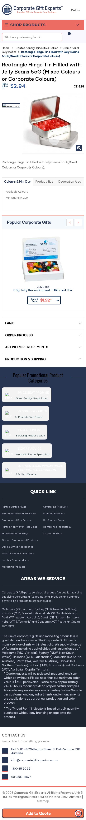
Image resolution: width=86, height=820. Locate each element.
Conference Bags (53, 520)
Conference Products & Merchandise (57, 527)
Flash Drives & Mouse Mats (18, 553)
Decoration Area (69, 181)
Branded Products (54, 513)
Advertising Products (55, 506)
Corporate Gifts (52, 533)
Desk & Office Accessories (17, 546)
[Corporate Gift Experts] (32, 9)
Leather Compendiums (15, 560)
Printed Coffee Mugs (14, 506)
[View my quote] (68, 35)
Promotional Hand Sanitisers (19, 513)
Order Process (19, 335)
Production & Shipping (25, 359)
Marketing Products (13, 566)
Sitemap (43, 801)
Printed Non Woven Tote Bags (19, 526)
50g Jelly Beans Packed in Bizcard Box (43, 290)
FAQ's (9, 323)
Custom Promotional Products (20, 540)
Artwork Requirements (26, 347)
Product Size (44, 181)
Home (6, 48)
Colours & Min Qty (17, 181)
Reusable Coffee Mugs (15, 533)
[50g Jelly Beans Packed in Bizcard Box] (43, 259)
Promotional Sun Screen (16, 520)
